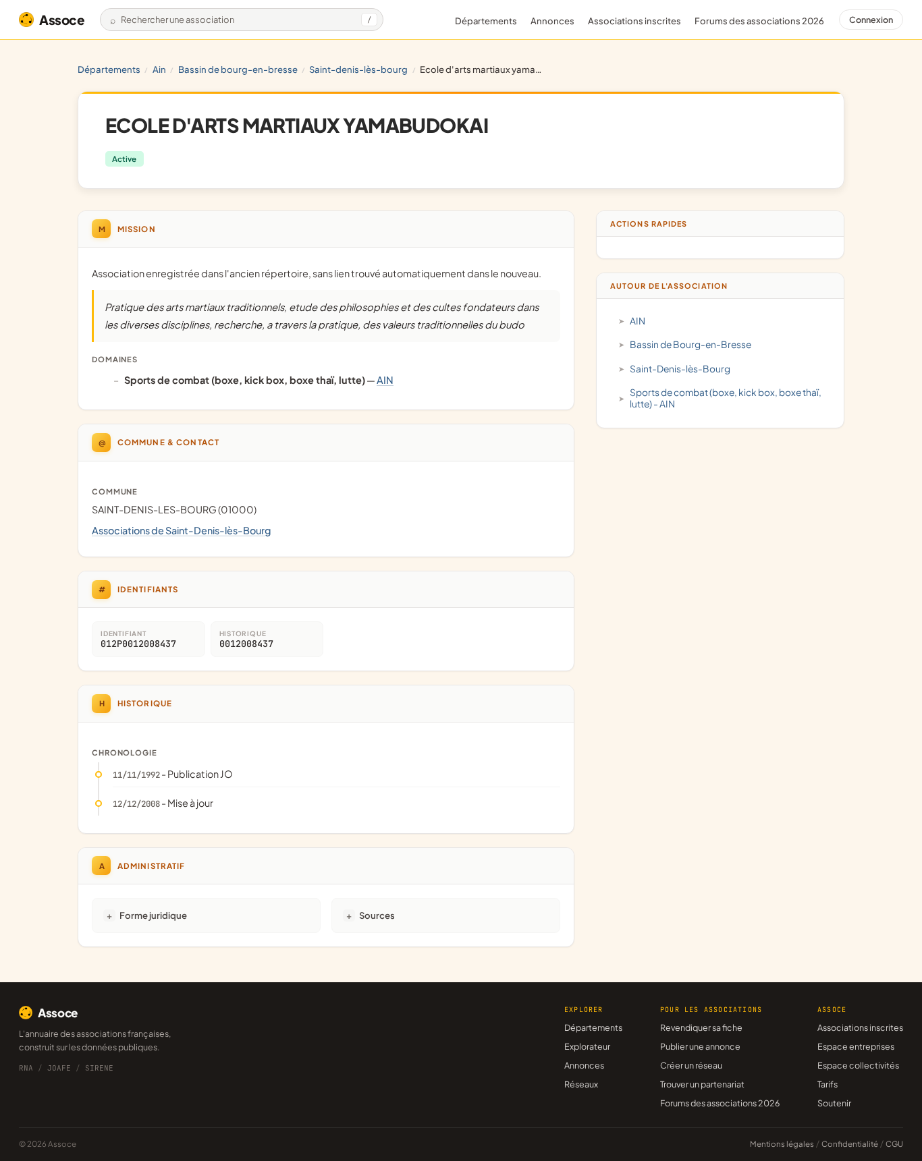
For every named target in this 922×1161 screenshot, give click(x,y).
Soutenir (834, 1103)
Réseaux (581, 1084)
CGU (894, 1144)
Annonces (552, 21)
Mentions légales (782, 1144)
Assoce (62, 19)
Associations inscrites (634, 21)
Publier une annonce (700, 1046)
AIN (159, 69)
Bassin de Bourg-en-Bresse (238, 69)
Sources (377, 915)
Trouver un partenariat (702, 1084)
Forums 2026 (759, 21)
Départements (486, 21)
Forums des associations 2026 (720, 1103)
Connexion (871, 19)
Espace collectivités (858, 1065)
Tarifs (827, 1084)
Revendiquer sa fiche (701, 1027)
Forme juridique (153, 915)
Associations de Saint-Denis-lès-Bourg (181, 530)
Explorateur (587, 1046)
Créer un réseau (691, 1065)
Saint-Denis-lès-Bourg (358, 69)
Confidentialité (849, 1144)
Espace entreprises (855, 1046)
